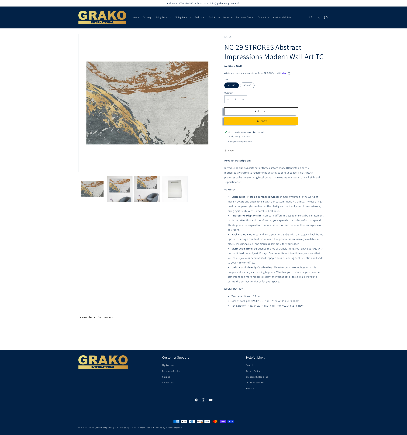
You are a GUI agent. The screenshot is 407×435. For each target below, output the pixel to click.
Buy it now (261, 120)
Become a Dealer (171, 371)
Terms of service (175, 427)
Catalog (166, 376)
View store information (240, 141)
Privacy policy (123, 427)
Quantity (228, 92)
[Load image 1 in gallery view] (92, 189)
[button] (163, 17)
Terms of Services (255, 382)
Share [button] (231, 150)
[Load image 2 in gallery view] (120, 189)
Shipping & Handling (257, 376)
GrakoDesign (91, 427)
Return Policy (253, 371)
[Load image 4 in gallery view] (175, 189)
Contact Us (168, 382)
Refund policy (159, 427)
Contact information (141, 427)
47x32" (231, 85)
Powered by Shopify (105, 427)
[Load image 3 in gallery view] (147, 189)
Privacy (250, 388)
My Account (168, 365)
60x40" (247, 85)
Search (249, 365)
